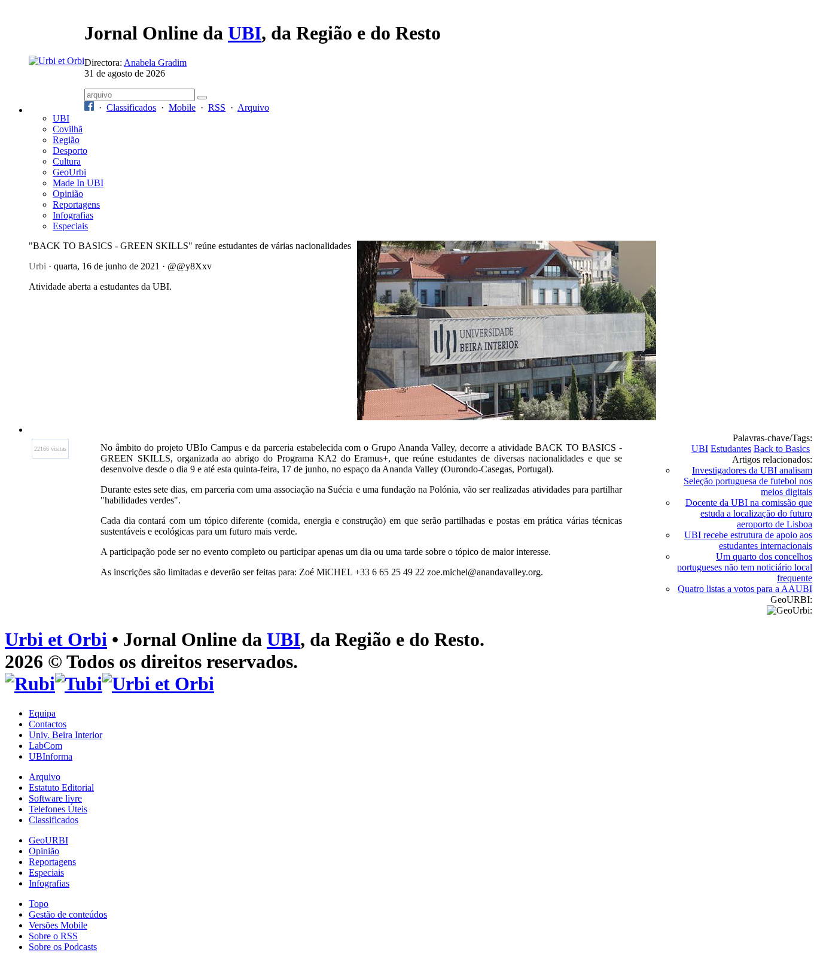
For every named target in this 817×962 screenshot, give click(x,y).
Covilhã (68, 129)
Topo (38, 904)
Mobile (182, 107)
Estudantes (731, 449)
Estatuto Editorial (61, 787)
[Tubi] (78, 683)
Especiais (70, 226)
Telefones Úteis (58, 809)
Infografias (73, 215)
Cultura (67, 161)
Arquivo (253, 107)
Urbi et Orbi (56, 639)
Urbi (37, 266)
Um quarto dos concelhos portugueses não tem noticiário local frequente (744, 567)
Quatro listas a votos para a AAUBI (745, 589)
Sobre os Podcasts (63, 947)
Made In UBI (78, 183)
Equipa (42, 713)
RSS (216, 107)
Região (66, 140)
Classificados (131, 107)
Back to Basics (782, 449)
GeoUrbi (69, 172)
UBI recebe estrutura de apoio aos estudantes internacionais (748, 540)
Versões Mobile (58, 925)
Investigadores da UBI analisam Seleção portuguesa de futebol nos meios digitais (748, 481)
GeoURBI (48, 840)
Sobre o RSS (53, 936)
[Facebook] (89, 107)
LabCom (45, 746)
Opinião (68, 194)
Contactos (47, 724)
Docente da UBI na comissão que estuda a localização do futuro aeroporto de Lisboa (748, 513)
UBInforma (50, 756)
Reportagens (76, 204)
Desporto (70, 150)
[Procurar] (202, 97)
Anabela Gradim (155, 62)
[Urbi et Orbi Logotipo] (56, 61)
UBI (244, 33)
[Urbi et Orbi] (158, 683)
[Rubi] (30, 683)
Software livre (55, 798)
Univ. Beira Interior (65, 735)
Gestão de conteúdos (68, 914)
